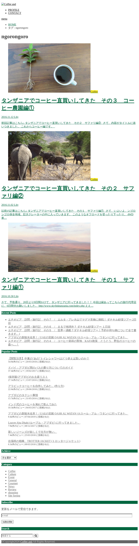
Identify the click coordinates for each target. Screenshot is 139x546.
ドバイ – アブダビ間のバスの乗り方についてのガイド (40, 367)
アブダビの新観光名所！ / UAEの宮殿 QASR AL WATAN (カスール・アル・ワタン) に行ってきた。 (68, 337)
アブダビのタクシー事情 (23, 395)
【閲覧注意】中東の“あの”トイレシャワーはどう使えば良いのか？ (48, 358)
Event (11, 477)
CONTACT (14, 13)
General (12, 480)
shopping (13, 492)
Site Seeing (14, 495)
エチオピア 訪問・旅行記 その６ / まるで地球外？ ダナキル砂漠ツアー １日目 (59, 326)
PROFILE (13, 9)
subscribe (7, 522)
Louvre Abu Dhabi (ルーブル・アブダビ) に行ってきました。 (44, 422)
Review (12, 489)
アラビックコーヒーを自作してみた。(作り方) (36, 386)
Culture (12, 474)
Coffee (11, 471)
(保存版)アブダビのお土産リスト (28, 376)
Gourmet (13, 483)
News (11, 486)
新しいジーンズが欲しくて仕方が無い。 (32, 431)
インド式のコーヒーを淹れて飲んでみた (32, 404)
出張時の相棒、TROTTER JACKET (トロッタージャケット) (44, 441)
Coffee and (26, 541)
